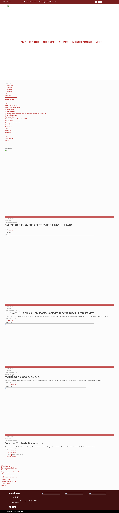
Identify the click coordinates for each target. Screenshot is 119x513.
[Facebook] (96, 2)
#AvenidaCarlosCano (11, 105)
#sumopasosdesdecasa (12, 123)
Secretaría (63, 42)
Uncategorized (9, 99)
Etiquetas (9, 88)
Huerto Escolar (5, 484)
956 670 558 (7, 2)
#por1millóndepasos (11, 115)
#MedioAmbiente (10, 111)
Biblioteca (100, 42)
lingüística (8, 133)
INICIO (23, 42)
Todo (6, 93)
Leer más (10, 231)
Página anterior (12, 453)
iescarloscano (9, 138)
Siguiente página (11, 457)
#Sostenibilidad (9, 121)
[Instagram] (99, 2)
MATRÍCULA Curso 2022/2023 (22, 376)
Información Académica (82, 42)
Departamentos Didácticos (9, 468)
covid (6, 129)
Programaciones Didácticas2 (10, 472)
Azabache (8, 125)
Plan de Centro (5, 470)
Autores (9, 89)
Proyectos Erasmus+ (7, 476)
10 (13, 455)
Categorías (10, 86)
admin (7, 140)
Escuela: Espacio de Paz (8, 482)
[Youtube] (101, 2)
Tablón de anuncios (11, 97)
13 (18, 455)
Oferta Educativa (6, 466)
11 (15, 455)
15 (21, 455)
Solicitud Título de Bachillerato (24, 443)
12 (16, 455)
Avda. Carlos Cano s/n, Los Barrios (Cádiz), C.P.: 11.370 (39, 2)
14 (19, 455)
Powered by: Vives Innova (15, 511)
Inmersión (8, 131)
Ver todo (9, 91)
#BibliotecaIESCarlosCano (13, 107)
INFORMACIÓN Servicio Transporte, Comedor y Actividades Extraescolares (49, 313)
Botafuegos (8, 127)
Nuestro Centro (49, 42)
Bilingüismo (4, 474)
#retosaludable (9, 117)
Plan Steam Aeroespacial (9, 478)
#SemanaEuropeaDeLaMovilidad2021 (16, 119)
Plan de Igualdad (6, 480)
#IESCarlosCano (10, 109)
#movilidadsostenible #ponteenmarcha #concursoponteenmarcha (25, 113)
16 (22, 455)
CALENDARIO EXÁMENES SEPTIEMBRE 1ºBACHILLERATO (38, 225)
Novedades (34, 42)
